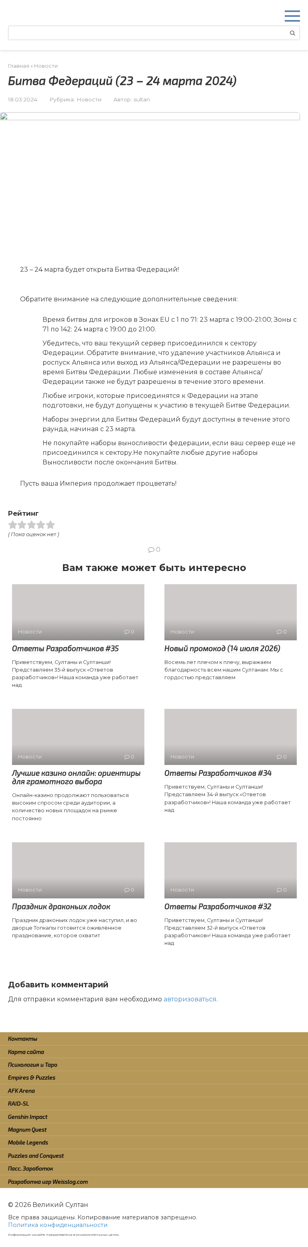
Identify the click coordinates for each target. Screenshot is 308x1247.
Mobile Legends (28, 1142)
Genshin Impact (27, 1116)
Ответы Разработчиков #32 (218, 906)
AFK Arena (21, 1090)
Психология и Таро (32, 1064)
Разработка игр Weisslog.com (48, 1181)
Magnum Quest (27, 1129)
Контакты (22, 1038)
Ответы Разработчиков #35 (65, 648)
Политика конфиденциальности (57, 1225)
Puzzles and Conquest (36, 1155)
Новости (89, 99)
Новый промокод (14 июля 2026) (222, 648)
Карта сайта (26, 1051)
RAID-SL (18, 1103)
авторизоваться (190, 999)
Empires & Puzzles (31, 1077)
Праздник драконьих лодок (61, 906)
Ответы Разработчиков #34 (218, 772)
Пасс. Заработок (30, 1168)
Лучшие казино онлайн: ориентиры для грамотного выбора (76, 777)
